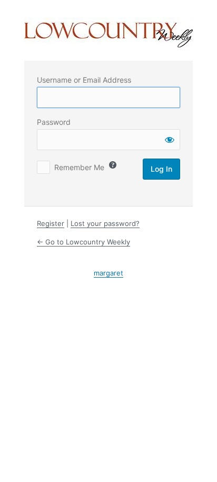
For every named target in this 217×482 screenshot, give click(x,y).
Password (54, 121)
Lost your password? (105, 223)
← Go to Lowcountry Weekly (83, 242)
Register (50, 223)
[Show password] (169, 139)
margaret (108, 273)
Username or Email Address (84, 79)
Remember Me (79, 167)
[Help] (112, 165)
